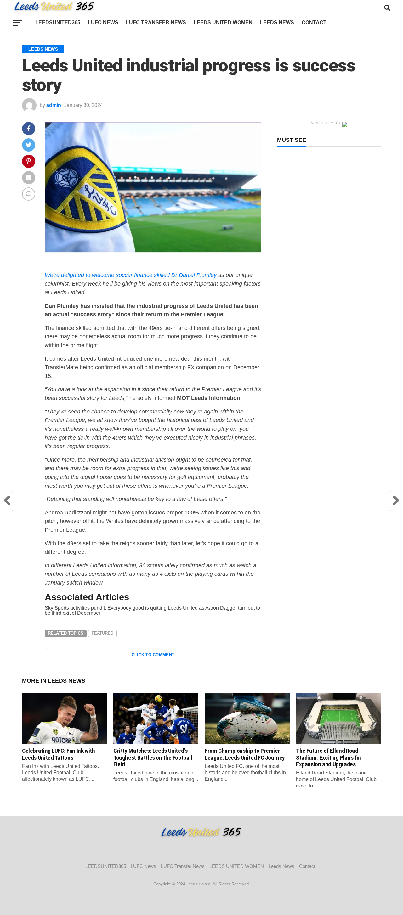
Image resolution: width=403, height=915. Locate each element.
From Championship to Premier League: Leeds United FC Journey (245, 754)
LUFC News (103, 22)
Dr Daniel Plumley (194, 275)
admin (53, 105)
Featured (102, 633)
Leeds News (277, 22)
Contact (315, 22)
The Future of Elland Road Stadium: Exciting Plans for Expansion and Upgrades (329, 757)
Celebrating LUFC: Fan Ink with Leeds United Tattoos (58, 754)
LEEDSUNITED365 (57, 22)
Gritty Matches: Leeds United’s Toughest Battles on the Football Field (152, 757)
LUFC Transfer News (156, 22)
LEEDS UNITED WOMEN (223, 22)
